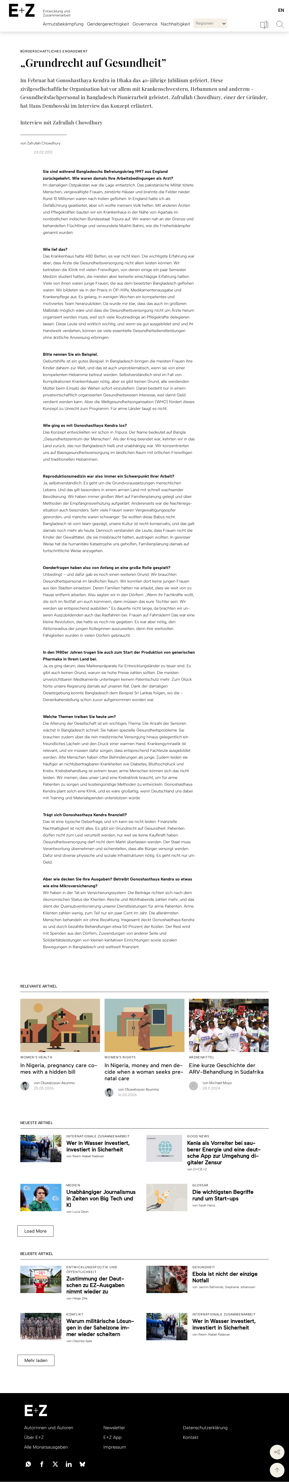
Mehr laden (35, 1360)
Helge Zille (79, 1298)
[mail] (28, 1463)
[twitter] (55, 1463)
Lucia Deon (80, 1212)
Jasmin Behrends (210, 1287)
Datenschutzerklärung (205, 1427)
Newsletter (114, 1427)
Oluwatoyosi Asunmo (54, 1083)
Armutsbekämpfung (63, 24)
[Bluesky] (82, 1463)
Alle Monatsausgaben (46, 1447)
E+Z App (112, 1437)
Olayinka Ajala (82, 1341)
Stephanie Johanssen (240, 1287)
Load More (35, 1231)
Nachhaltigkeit (175, 24)
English (281, 10)
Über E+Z (34, 1437)
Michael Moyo (217, 1083)
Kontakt (190, 1437)
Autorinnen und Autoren (48, 1427)
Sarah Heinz (206, 1205)
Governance (145, 24)
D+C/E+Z (200, 1169)
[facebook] (41, 1463)
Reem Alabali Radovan (88, 1156)
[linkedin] (69, 1463)
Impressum (114, 1447)
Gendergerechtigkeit (108, 24)
